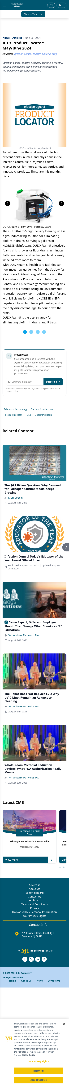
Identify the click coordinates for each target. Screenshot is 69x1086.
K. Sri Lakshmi (15, 497)
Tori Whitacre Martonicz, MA (23, 635)
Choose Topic (31, 14)
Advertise (34, 885)
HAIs (28, 414)
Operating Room (43, 414)
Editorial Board (35, 892)
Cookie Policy (28, 1055)
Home (12, 980)
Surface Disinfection (42, 409)
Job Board (34, 900)
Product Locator (13, 414)
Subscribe (51, 381)
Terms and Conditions (34, 904)
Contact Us (34, 896)
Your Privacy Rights (34, 916)
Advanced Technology (15, 409)
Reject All (38, 1070)
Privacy (34, 908)
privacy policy (12, 391)
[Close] (63, 1024)
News (40, 980)
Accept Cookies (38, 1079)
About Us (34, 889)
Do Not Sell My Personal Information (34, 912)
